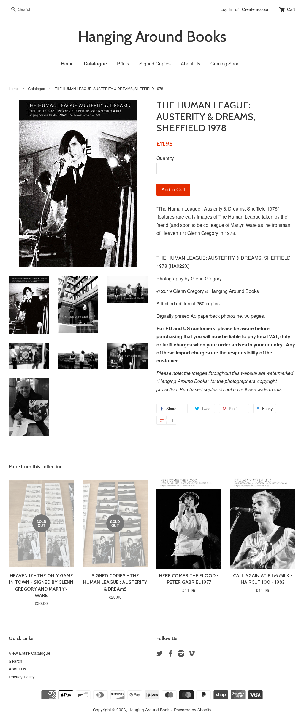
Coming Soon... (226, 63)
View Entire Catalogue (29, 653)
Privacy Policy (22, 677)
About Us (190, 63)
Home (67, 63)
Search (15, 661)
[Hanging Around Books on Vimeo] (192, 654)
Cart (291, 9)
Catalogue (95, 63)
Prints (123, 63)
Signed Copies (155, 63)
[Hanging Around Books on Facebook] (170, 654)
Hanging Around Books (152, 37)
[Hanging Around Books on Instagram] (181, 654)
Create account (256, 9)
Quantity (165, 158)
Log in (226, 9)
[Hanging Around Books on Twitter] (159, 654)
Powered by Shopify (192, 710)
